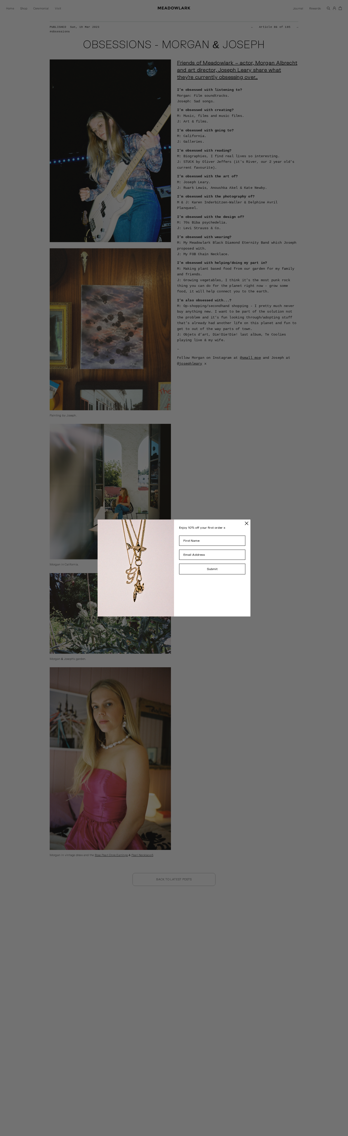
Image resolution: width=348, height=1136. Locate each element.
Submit (212, 569)
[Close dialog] (246, 523)
